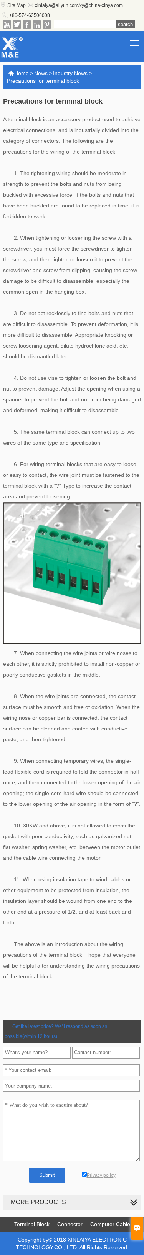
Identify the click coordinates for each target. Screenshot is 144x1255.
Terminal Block (32, 1224)
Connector (70, 1224)
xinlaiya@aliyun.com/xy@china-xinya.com (79, 5)
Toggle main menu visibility (134, 42)
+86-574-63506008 (29, 15)
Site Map (16, 5)
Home (18, 73)
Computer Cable (110, 1224)
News (41, 73)
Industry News (70, 73)
